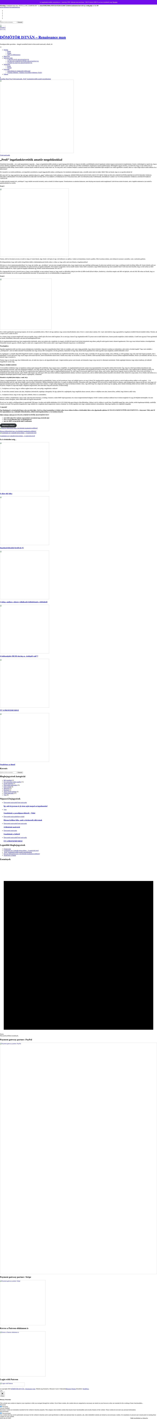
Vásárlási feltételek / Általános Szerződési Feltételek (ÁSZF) (24, 72)
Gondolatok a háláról (12, 834)
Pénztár (9, 68)
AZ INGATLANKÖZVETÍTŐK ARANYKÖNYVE (23, 61)
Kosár (9, 66)
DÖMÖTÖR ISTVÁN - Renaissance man (23, 1389)
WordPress (86, 1389)
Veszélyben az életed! (7, 764)
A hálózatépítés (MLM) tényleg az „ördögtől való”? (19, 656)
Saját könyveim (8, 58)
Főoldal (6, 50)
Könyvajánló (7, 787)
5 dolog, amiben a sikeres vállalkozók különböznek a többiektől (23, 602)
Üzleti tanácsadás (5, 155)
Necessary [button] (3, 1405)
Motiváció (6, 788)
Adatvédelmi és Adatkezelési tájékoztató (18, 71)
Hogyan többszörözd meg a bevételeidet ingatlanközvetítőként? (22, 854)
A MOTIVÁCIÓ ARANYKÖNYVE (18, 59)
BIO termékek (8, 780)
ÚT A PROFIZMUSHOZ (9, 710)
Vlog (5, 795)
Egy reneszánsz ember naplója (12, 782)
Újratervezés (7, 849)
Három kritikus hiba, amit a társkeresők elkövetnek (23, 820)
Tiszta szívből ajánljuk (10, 791)
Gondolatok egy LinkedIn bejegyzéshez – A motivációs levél (21, 850)
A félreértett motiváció (12, 827)
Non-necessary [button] (4, 1411)
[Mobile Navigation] (0, 47)
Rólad (9, 51)
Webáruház (7, 64)
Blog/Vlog (7, 56)
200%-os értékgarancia (13, 54)
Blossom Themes (71, 1389)
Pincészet (6, 790)
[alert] (78, 949)
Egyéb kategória (8, 783)
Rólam (9, 53)
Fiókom (6, 74)
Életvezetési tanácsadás (10, 785)
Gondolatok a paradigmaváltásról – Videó (19, 813)
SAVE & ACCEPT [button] (5, 1418)
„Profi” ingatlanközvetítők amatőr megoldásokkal (18, 852)
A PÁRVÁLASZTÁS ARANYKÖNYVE (19, 63)
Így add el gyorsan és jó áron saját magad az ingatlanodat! (26, 806)
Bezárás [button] (115, 2)
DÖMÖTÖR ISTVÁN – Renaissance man (33, 37)
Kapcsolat (6, 69)
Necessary (5, 1406)
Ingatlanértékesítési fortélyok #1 (12, 548)
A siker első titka (6, 494)
